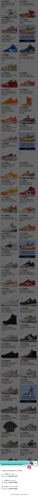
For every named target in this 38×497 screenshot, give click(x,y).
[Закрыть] (35, 463)
